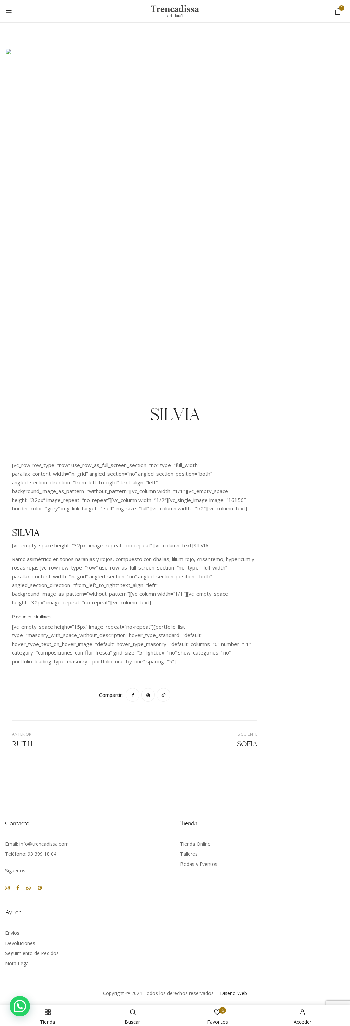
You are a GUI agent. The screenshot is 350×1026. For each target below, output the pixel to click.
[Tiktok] (163, 695)
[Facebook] (132, 695)
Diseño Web (233, 993)
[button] (338, 11)
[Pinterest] (148, 695)
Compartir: (111, 695)
